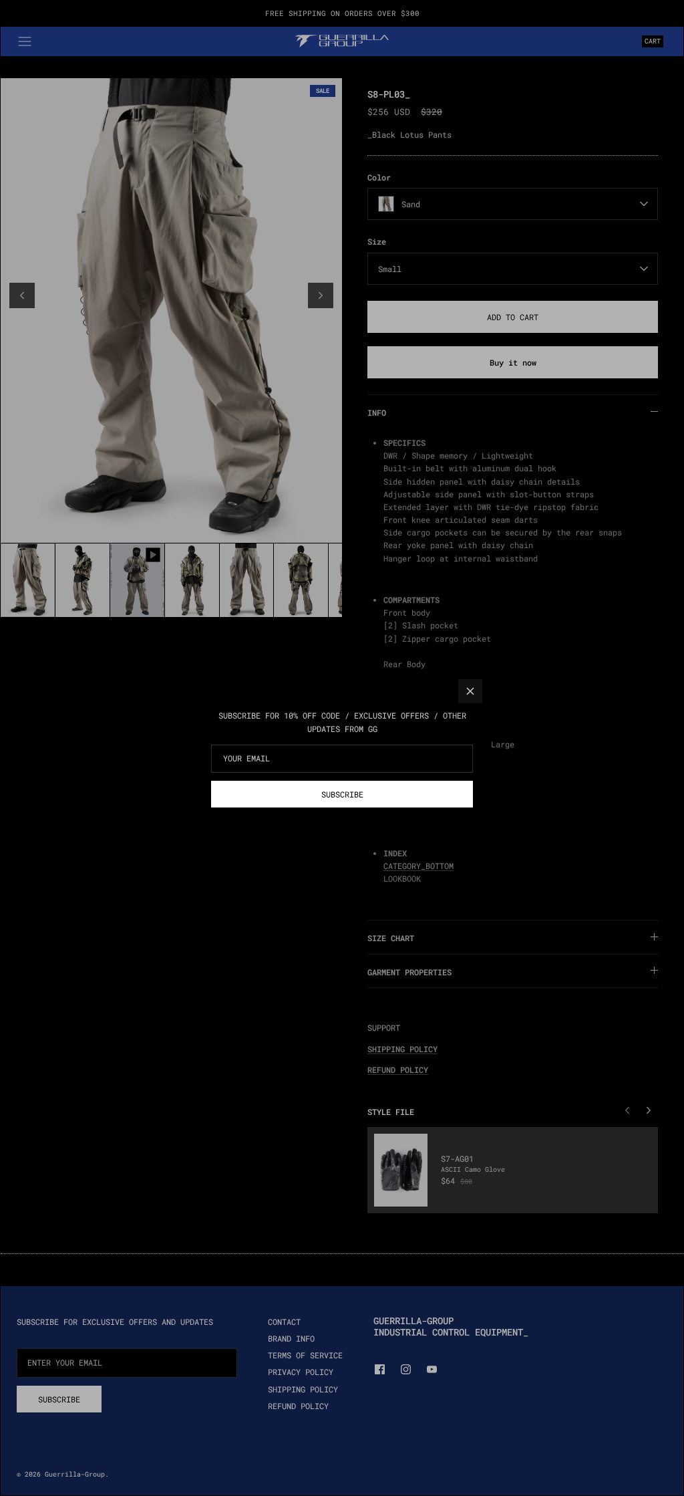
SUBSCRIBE (342, 794)
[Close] (470, 691)
